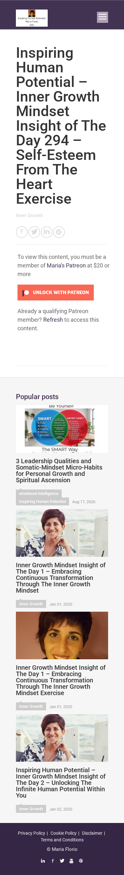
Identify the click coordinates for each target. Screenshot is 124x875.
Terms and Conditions (62, 839)
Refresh (53, 319)
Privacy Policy (31, 833)
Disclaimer (92, 833)
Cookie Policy (64, 833)
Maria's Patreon (66, 265)
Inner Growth (29, 215)
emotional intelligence (39, 493)
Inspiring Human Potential (42, 501)
